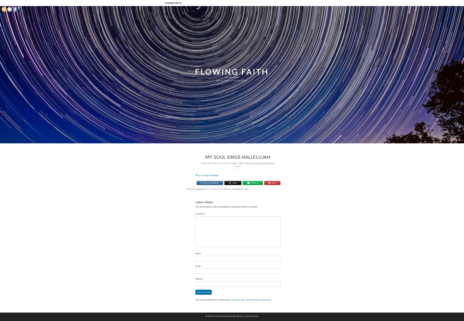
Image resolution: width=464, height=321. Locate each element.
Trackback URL (240, 188)
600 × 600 (237, 163)
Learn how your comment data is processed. (251, 299)
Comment (200, 213)
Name (198, 253)
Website (199, 278)
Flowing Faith (173, 2)
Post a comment (196, 188)
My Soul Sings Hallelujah (260, 163)
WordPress (238, 316)
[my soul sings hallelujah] (206, 176)
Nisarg (255, 316)
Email (198, 266)
